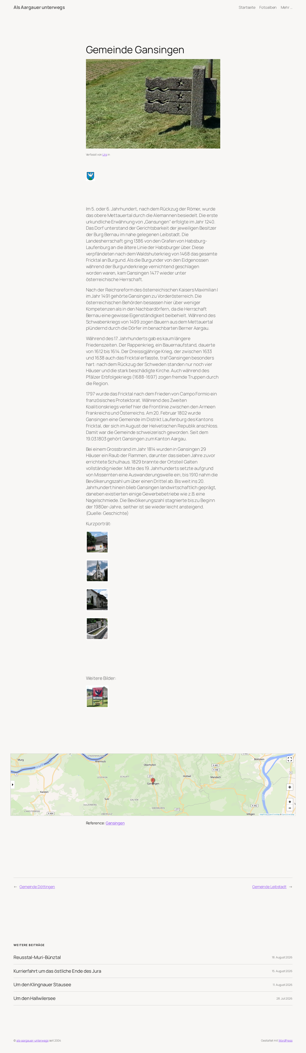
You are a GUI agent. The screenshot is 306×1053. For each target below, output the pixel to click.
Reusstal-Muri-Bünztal (37, 957)
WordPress (285, 1040)
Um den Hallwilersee (35, 998)
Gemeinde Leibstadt (269, 886)
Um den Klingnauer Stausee (42, 984)
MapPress (263, 814)
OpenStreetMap (288, 814)
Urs (104, 154)
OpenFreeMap (274, 814)
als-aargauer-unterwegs (32, 1040)
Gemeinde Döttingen (37, 886)
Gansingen (115, 822)
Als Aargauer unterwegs (39, 7)
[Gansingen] (153, 542)
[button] (153, 781)
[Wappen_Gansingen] (153, 176)
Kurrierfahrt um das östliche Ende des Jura (57, 971)
